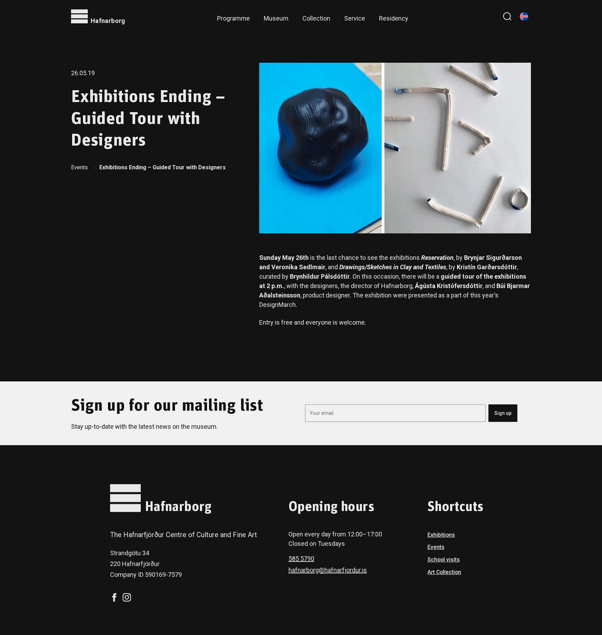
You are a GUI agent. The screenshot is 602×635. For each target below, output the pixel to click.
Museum (276, 18)
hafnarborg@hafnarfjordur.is (327, 570)
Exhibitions (441, 535)
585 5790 (301, 558)
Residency (393, 18)
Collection (316, 18)
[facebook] (114, 597)
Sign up (502, 413)
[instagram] (127, 597)
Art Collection (444, 572)
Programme (233, 18)
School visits (443, 559)
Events (79, 167)
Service (354, 18)
